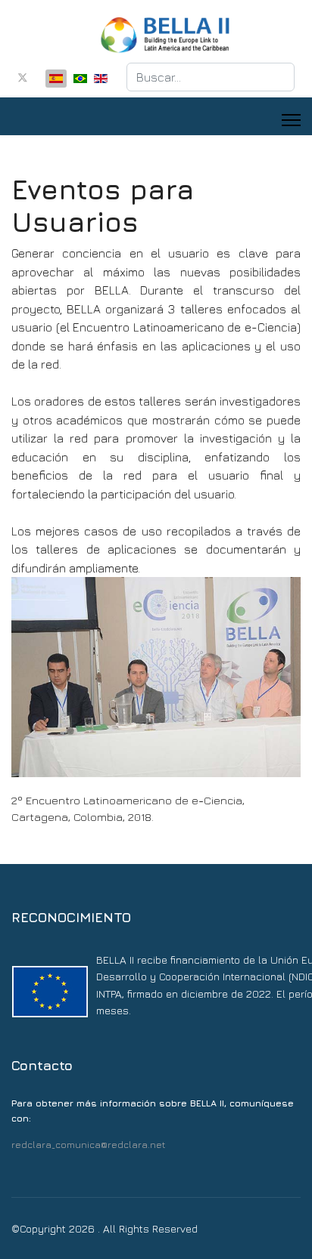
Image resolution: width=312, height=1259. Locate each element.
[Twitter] (22, 77)
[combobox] (210, 77)
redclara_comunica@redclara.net (88, 1144)
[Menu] (291, 120)
